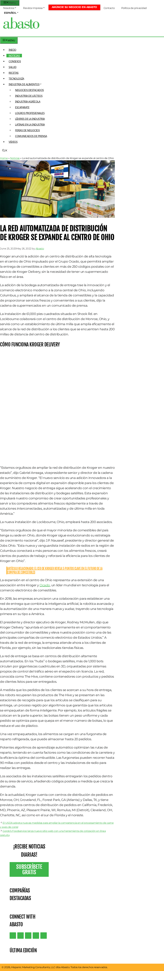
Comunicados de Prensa (31, 136)
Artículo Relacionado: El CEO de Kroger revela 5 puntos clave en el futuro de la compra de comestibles (54, 570)
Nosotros (8, 8)
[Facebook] (43, 935)
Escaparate (22, 107)
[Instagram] (28, 935)
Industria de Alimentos (24, 84)
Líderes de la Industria (30, 119)
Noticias (14, 55)
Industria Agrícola (27, 101)
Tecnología (16, 78)
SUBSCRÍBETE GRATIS (29, 869)
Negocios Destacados (29, 90)
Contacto (109, 8)
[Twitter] (13, 935)
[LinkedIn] (20, 935)
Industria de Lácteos (28, 96)
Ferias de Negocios (27, 130)
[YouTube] (36, 935)
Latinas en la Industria (30, 124)
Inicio (12, 50)
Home (4, 158)
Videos (13, 142)
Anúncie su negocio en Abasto (74, 7)
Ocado (45, 585)
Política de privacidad (134, 8)
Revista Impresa (33, 8)
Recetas (14, 73)
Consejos (15, 61)
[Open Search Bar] (5, 151)
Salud (12, 67)
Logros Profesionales (30, 113)
